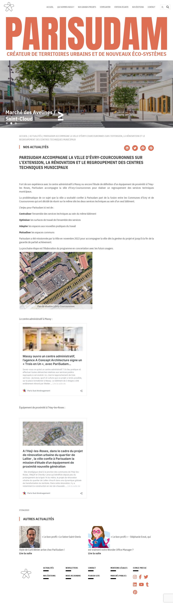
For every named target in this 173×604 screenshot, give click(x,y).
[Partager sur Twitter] (135, 148)
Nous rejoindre (73, 575)
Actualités (36, 136)
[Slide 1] (7, 123)
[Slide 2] (11, 123)
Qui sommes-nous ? (65, 7)
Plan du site (94, 575)
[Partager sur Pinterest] (151, 148)
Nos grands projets (87, 7)
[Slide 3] (16, 123)
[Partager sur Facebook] (143, 148)
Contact (151, 7)
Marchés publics (119, 575)
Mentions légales (119, 568)
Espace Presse (140, 568)
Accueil (49, 7)
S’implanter (105, 7)
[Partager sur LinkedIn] (127, 148)
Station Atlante (121, 7)
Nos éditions (138, 7)
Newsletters (72, 568)
